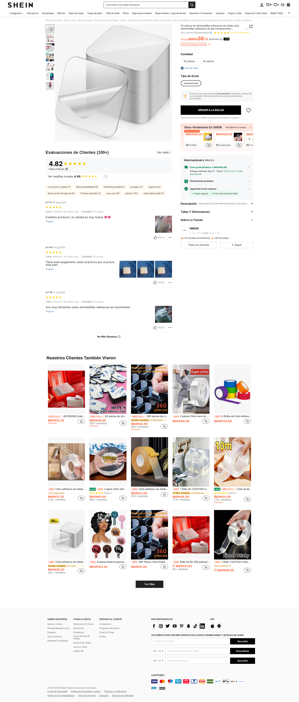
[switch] (104, 176)
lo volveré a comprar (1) (59, 187)
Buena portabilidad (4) (87, 187)
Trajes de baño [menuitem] (94, 13)
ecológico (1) (136, 187)
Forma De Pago (106, 632)
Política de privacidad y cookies (86, 691)
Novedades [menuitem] (48, 13)
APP (212, 619)
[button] (282, 5)
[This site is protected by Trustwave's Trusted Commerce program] (153, 688)
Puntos (102, 636)
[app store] (212, 627)
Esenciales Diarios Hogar (106, 20)
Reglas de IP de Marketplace (61, 695)
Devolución (78, 628)
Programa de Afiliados (57, 641)
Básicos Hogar (85, 20)
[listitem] (198, 139)
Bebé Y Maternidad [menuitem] (281, 13)
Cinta (122, 20)
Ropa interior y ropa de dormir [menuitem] (170, 13)
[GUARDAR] (248, 110)
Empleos (51, 632)
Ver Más (149, 584)
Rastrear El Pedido (82, 643)
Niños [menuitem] (126, 13)
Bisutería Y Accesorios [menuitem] (201, 13)
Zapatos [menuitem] (220, 13)
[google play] (219, 627)
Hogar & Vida (69, 20)
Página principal (53, 20)
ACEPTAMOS (157, 675)
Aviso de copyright (87, 695)
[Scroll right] (289, 13)
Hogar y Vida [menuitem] (235, 13)
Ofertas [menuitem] (61, 13)
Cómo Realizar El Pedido (81, 637)
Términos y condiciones (115, 691)
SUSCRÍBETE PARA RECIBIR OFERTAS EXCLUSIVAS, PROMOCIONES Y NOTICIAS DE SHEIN (197, 635)
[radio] (189, 61)
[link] (268, 5)
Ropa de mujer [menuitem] (76, 13)
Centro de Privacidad (57, 691)
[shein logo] (20, 5)
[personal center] (262, 5)
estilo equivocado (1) (153, 193)
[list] (179, 626)
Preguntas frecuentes (109, 628)
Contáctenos (105, 624)
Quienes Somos (54, 624)
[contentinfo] (203, 681)
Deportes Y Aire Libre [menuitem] (256, 13)
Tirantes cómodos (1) (90, 193)
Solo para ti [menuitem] (33, 13)
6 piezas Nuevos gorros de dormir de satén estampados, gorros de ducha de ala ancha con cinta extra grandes (108, 561)
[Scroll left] (285, 13)
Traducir (50, 221)
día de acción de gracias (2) (61, 193)
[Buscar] (191, 5)
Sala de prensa (54, 636)
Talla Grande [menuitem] (112, 13)
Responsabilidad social (58, 628)
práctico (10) (131, 193)
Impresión (103, 695)
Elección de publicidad (123, 695)
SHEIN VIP (78, 651)
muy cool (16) (112, 193)
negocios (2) (154, 187)
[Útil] (155, 238)
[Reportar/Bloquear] (170, 238)
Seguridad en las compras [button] (203, 189)
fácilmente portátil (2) (114, 187)
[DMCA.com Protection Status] (162, 688)
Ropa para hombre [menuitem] (142, 13)
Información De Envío (83, 624)
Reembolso (78, 632)
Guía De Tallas (80, 647)
